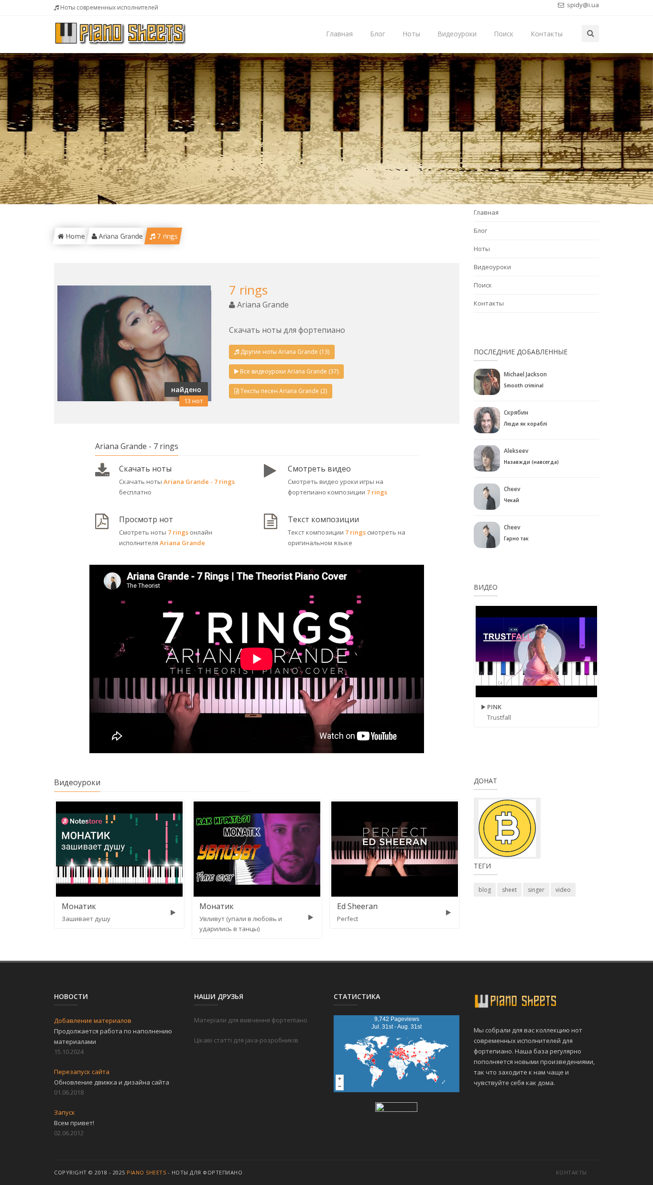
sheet (509, 890)
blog (485, 890)
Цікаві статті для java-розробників (246, 1040)
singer (536, 890)
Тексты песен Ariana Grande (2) (283, 391)
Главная (339, 33)
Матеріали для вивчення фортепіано (250, 1020)
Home (74, 236)
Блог (377, 33)
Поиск (503, 33)
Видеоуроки (457, 33)
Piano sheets (146, 1172)
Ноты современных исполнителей (108, 7)
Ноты (411, 33)
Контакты (547, 33)
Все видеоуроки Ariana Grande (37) (289, 371)
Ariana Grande (119, 236)
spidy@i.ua (582, 4)
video (563, 890)
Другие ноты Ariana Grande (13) (284, 352)
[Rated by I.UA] (396, 1109)
